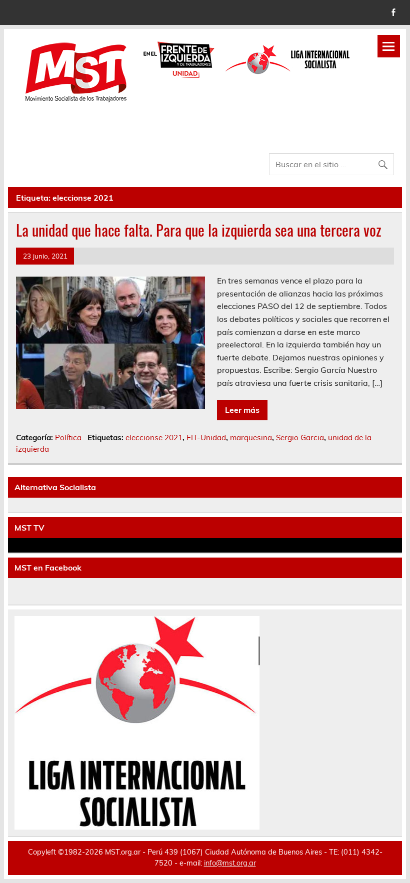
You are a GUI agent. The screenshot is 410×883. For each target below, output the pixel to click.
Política (68, 437)
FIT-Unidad (206, 437)
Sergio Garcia (300, 437)
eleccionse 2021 (154, 437)
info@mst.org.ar (230, 863)
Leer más (242, 410)
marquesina (251, 437)
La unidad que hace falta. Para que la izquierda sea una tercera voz (199, 230)
